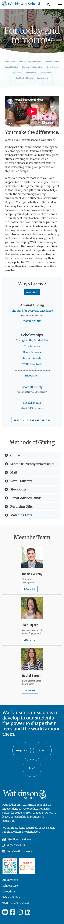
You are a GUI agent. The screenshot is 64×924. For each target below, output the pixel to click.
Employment (10, 879)
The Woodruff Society (24, 78)
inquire (21, 750)
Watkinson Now (52, 61)
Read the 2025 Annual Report (32, 420)
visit (42, 750)
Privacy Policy (11, 897)
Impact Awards (32, 358)
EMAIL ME (29, 589)
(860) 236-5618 (16, 845)
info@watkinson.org (19, 851)
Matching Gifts (32, 321)
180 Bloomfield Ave (19, 839)
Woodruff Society (32, 387)
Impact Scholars (11, 67)
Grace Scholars (53, 67)
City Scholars (17, 72)
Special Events (42, 78)
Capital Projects (46, 72)
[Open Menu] (59, 4)
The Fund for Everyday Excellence (32, 310)
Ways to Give (10, 61)
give (32, 768)
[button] (32, 455)
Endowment (31, 72)
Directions (8, 891)
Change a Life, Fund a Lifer (32, 67)
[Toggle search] (48, 4)
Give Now (32, 292)
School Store (10, 885)
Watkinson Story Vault (16, 903)
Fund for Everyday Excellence (30, 61)
